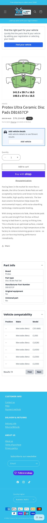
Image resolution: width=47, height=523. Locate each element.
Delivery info (10, 423)
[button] (5, 12)
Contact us (10, 402)
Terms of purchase (13, 444)
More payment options (24, 180)
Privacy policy (11, 448)
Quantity (5, 152)
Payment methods (13, 409)
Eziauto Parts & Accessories (19, 518)
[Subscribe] (36, 463)
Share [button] (7, 246)
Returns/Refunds (12, 427)
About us (9, 441)
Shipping (13, 122)
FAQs (7, 406)
